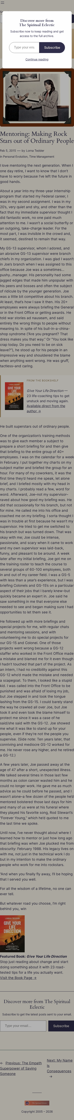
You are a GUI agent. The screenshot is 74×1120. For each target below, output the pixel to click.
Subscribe (52, 47)
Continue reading (37, 59)
